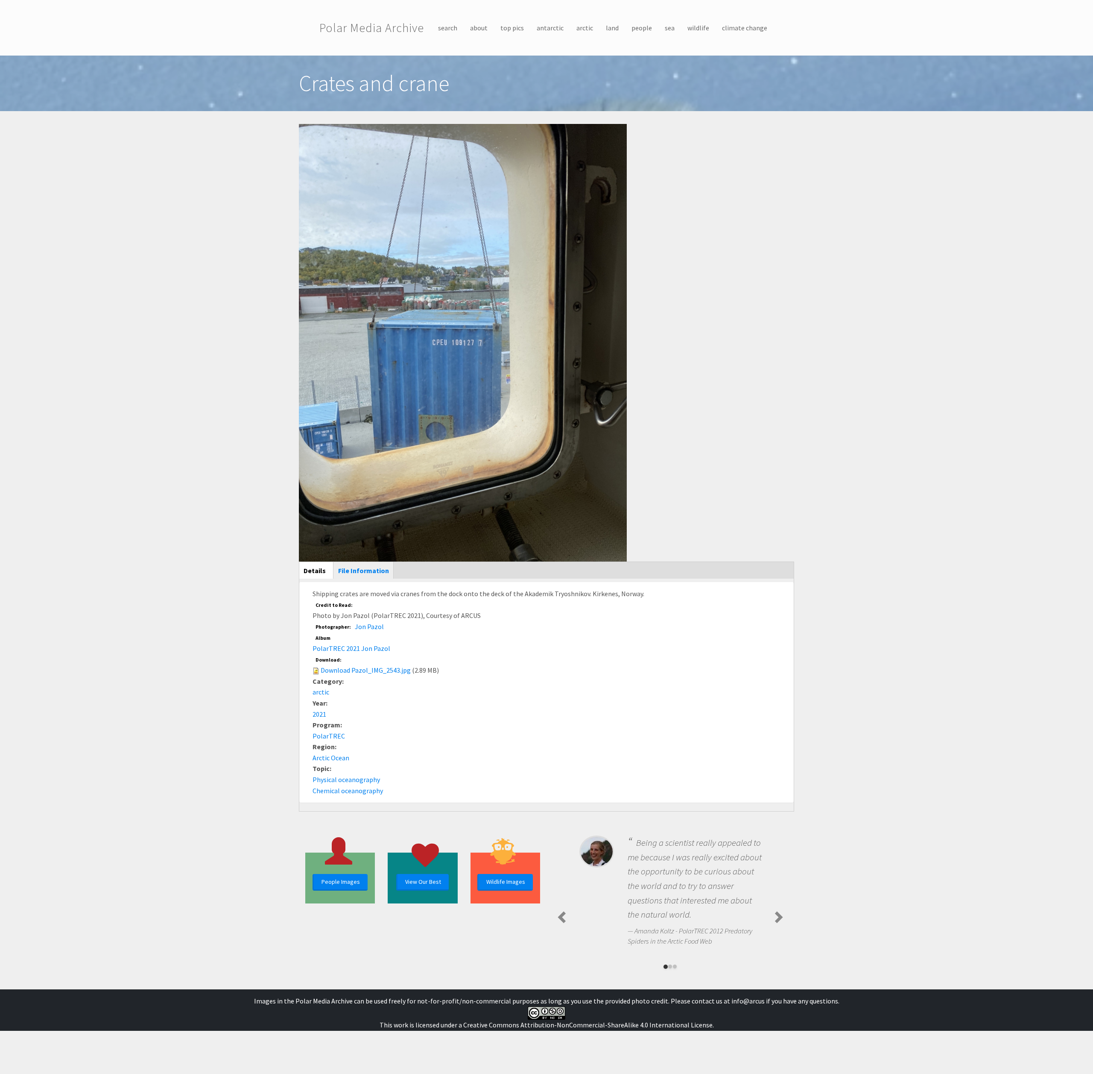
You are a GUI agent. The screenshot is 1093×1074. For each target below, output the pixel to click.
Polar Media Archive (371, 27)
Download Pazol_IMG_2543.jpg (366, 670)
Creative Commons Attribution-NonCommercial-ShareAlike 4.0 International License (588, 1025)
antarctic (550, 28)
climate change (744, 28)
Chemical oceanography (348, 790)
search (447, 28)
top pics (512, 28)
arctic (584, 28)
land (612, 28)
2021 (319, 714)
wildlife (698, 28)
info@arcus (748, 1001)
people (641, 28)
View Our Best (423, 882)
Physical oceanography (346, 779)
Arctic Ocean (331, 757)
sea (670, 28)
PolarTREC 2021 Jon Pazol (351, 648)
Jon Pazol (369, 626)
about (479, 28)
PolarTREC (329, 736)
